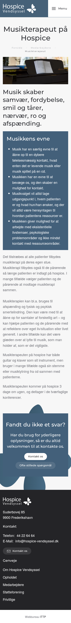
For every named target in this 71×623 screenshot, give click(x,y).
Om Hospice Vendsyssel (21, 569)
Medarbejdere (13, 584)
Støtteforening (13, 591)
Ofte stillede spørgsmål (35, 465)
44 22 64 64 (26, 535)
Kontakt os (35, 456)
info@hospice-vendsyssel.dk (37, 540)
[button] (59, 8)
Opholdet (10, 577)
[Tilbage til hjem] (19, 8)
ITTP (43, 617)
